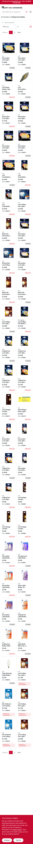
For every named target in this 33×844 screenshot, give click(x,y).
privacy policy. (17, 829)
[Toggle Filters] (31, 27)
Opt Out (18, 840)
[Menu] (3, 7)
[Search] (26, 11)
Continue (7, 840)
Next (19, 32)
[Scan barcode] (30, 11)
